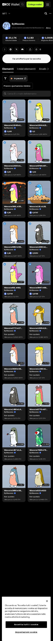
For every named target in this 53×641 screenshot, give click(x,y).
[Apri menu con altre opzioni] (48, 3)
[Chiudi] (47, 601)
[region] (26, 619)
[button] (22, 4)
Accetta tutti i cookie (26, 624)
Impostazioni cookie (26, 632)
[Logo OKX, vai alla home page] (11, 4)
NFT (4, 13)
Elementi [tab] (8, 68)
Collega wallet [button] (35, 4)
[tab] (26, 68)
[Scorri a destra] (48, 68)
